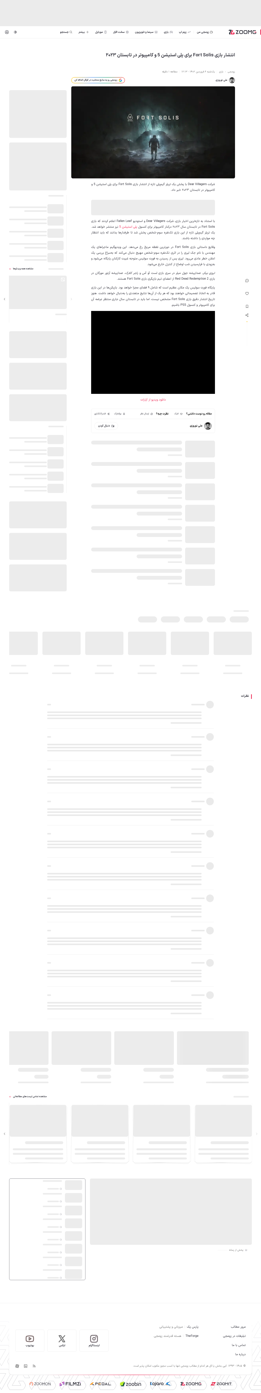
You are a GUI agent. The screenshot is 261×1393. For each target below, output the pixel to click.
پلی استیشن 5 (127, 227)
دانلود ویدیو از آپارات (153, 399)
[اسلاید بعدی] (4, 299)
